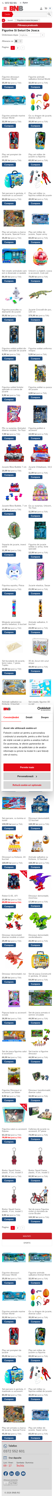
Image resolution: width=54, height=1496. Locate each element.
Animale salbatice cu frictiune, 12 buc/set (38, 858)
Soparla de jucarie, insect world (14, 545)
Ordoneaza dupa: (10, 35)
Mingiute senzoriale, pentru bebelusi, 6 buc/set (14, 623)
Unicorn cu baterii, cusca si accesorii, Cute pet (40, 272)
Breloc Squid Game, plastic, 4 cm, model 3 (12, 1171)
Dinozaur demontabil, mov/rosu (38, 897)
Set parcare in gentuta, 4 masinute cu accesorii (14, 194)
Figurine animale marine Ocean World (13, 117)
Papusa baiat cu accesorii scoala (14, 1014)
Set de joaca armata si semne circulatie (39, 1014)
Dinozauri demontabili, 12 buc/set (39, 819)
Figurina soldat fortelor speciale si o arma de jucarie (12, 389)
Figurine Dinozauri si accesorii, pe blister (11, 1091)
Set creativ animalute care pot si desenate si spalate (14, 272)
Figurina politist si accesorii (36, 429)
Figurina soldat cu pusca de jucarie (40, 388)
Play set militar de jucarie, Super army (37, 233)
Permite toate (27, 767)
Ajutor (25, 3)
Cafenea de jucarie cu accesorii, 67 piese (38, 1130)
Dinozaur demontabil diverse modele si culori (13, 936)
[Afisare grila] (16, 42)
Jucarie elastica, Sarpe (39, 585)
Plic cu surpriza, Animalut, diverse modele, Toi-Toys (14, 429)
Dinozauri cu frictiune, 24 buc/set (14, 858)
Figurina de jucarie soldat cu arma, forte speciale (38, 546)
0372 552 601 (11, 3)
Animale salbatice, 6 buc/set (38, 623)
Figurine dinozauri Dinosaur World (10, 78)
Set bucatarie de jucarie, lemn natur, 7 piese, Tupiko (13, 663)
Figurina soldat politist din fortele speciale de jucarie (14, 349)
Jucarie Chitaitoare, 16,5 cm (40, 468)
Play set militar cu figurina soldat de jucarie (40, 194)
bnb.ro (16, 1492)
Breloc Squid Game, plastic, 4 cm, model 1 (12, 1210)
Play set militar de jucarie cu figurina (36, 155)
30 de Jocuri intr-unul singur (38, 662)
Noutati (27, 1236)
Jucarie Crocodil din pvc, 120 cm (40, 311)
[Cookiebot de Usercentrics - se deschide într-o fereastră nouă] (38, 709)
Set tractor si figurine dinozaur (38, 1052)
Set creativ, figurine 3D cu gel (39, 703)
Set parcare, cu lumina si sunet (14, 819)
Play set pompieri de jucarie (11, 155)
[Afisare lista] (20, 42)
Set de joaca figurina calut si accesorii (14, 1052)
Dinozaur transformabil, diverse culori (39, 1091)
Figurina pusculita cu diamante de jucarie (12, 311)
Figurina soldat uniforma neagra (40, 349)
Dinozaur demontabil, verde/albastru (38, 936)
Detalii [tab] (29, 717)
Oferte (27, 1242)
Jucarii (10, 20)
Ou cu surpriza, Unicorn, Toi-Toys (40, 507)
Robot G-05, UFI (10, 896)
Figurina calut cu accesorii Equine (14, 1130)
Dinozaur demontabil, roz (14, 974)
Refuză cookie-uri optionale (27, 785)
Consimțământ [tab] (11, 717)
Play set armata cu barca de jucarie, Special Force (14, 233)
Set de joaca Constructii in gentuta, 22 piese (39, 975)
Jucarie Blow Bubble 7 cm (14, 467)
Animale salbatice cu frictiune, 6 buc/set (11, 703)
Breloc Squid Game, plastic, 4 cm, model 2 (38, 1171)
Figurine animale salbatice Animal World (39, 78)
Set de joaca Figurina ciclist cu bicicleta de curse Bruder (38, 1211)
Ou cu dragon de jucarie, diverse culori (40, 117)
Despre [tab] (45, 717)
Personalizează (25, 776)
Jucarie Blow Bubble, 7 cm (14, 506)
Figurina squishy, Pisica (13, 585)
